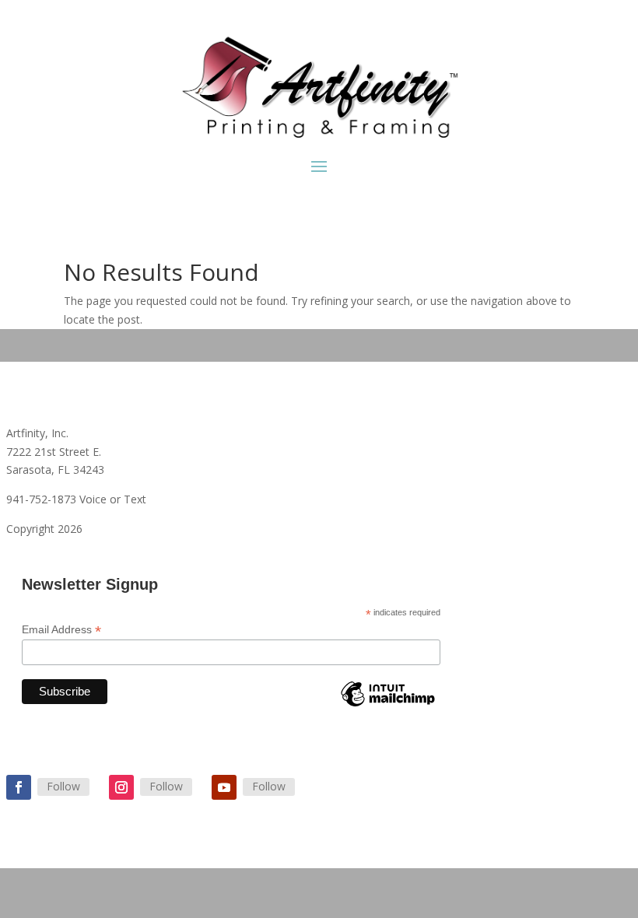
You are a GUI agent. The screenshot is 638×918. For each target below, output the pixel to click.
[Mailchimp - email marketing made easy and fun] (387, 705)
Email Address (61, 629)
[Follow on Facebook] (18, 787)
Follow (63, 786)
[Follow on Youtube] (224, 787)
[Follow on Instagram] (121, 787)
